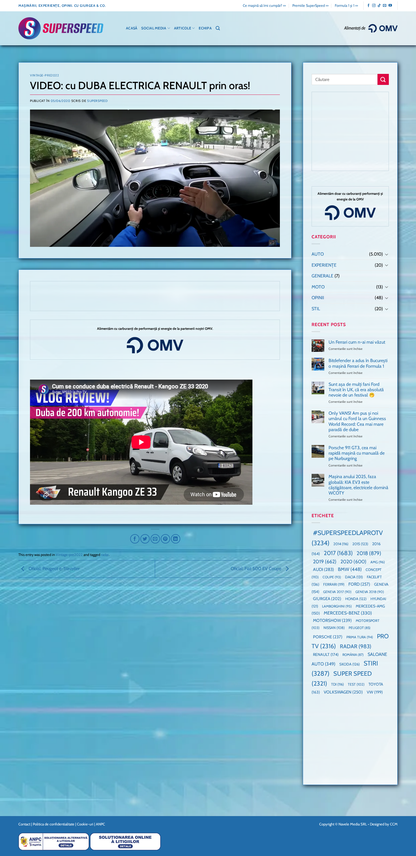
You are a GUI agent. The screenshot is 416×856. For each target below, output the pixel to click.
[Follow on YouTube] (390, 6)
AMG (377, 562)
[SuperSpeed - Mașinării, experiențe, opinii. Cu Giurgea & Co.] (60, 28)
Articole (182, 28)
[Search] (218, 28)
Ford (359, 584)
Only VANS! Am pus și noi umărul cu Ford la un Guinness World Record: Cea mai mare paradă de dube (357, 421)
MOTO (318, 287)
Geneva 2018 (369, 592)
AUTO (318, 254)
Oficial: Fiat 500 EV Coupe (256, 568)
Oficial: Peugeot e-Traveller (53, 568)
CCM (394, 824)
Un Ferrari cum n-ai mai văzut (357, 342)
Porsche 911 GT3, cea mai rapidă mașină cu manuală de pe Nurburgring (357, 453)
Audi (323, 569)
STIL (316, 308)
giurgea (327, 598)
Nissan (334, 628)
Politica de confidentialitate (53, 824)
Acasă (131, 28)
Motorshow (332, 620)
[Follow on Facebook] (368, 6)
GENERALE (322, 276)
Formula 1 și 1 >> (346, 5)
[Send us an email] (384, 6)
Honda (355, 598)
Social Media (153, 28)
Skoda (349, 664)
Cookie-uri (85, 824)
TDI (337, 684)
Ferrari (333, 584)
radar (105, 555)
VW (375, 692)
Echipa (205, 28)
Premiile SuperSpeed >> (310, 5)
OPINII (318, 297)
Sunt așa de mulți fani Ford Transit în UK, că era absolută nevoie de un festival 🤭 (356, 390)
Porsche (327, 636)
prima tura (359, 637)
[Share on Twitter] (145, 538)
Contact (24, 824)
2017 (338, 553)
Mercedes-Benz (348, 613)
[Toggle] (386, 254)
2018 (369, 553)
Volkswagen (343, 692)
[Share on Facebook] (135, 538)
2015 (360, 544)
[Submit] (383, 79)
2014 (340, 544)
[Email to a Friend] (155, 538)
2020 (353, 561)
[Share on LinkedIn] (175, 538)
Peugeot (359, 628)
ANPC (100, 824)
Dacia (354, 577)
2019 (324, 561)
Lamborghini (337, 606)
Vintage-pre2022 (44, 75)
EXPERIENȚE (324, 265)
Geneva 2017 (337, 592)
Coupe (332, 577)
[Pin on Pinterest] (165, 538)
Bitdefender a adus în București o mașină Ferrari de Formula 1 (358, 363)
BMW (350, 569)
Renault (325, 654)
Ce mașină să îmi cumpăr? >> (264, 5)
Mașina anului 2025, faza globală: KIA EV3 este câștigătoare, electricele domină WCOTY (358, 485)
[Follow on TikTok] (379, 6)
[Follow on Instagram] (374, 6)
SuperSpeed (97, 101)
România (353, 654)
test (356, 684)
